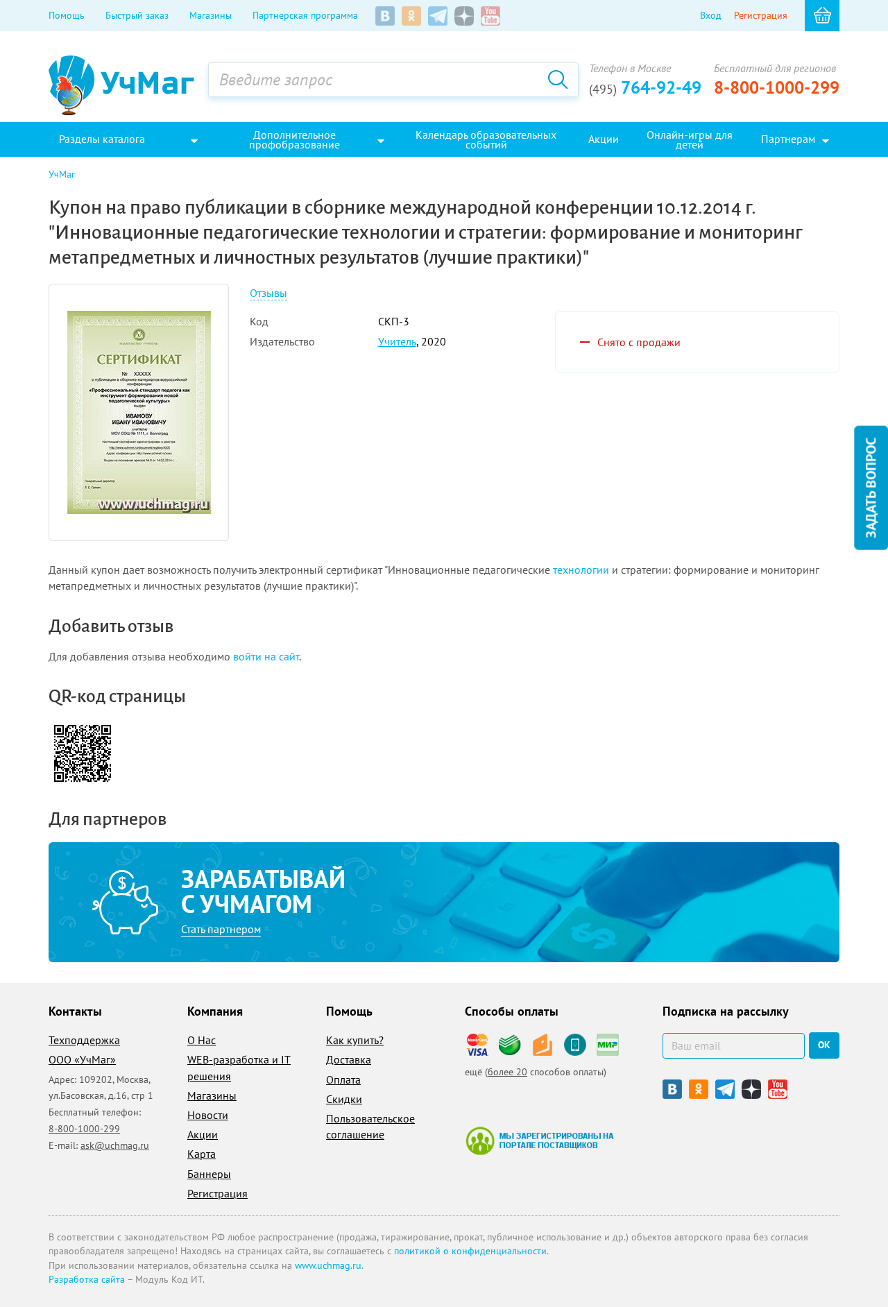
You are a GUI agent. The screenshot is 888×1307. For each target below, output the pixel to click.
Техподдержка (84, 1040)
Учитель (397, 341)
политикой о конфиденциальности (470, 1251)
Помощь (67, 15)
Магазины (210, 15)
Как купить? (355, 1040)
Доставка (348, 1059)
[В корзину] (822, 15)
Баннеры (209, 1174)
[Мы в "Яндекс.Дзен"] (464, 16)
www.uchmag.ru (328, 1265)
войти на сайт (266, 656)
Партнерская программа (305, 15)
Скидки (344, 1099)
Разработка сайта (87, 1279)
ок (824, 1045)
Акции (202, 1134)
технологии (581, 569)
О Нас (201, 1040)
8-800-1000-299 (776, 87)
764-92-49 (645, 87)
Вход (711, 15)
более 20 (507, 1072)
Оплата (343, 1079)
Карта (201, 1154)
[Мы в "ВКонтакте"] (385, 16)
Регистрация (760, 15)
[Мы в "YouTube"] (490, 16)
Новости (207, 1115)
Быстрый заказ (137, 15)
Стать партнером (221, 929)
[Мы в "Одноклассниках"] (411, 16)
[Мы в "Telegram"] (437, 16)
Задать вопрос (871, 488)
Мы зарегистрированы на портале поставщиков (539, 1140)
